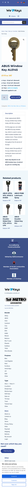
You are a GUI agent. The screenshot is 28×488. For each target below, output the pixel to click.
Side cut (10, 31)
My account (8, 436)
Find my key (8, 451)
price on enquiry (13, 88)
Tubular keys (8, 404)
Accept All (14, 476)
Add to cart (14, 97)
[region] (14, 474)
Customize (14, 480)
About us (7, 414)
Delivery (7, 434)
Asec (6, 321)
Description (9, 113)
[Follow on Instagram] (5, 2)
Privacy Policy (9, 424)
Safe (6, 373)
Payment (7, 429)
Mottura (7, 338)
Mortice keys (8, 391)
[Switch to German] (23, 2)
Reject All (14, 484)
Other (6, 376)
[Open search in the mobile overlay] (14, 22)
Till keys (7, 399)
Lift (5, 371)
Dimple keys (8, 389)
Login (6, 439)
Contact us (8, 416)
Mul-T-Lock (8, 341)
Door (6, 363)
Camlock (7, 323)
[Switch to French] (21, 2)
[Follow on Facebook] (3, 2)
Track (6, 401)
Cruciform (7, 386)
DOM (6, 328)
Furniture (7, 366)
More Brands (8, 351)
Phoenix (7, 343)
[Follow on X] (8, 2)
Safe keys (7, 394)
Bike (6, 358)
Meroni (7, 336)
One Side (15, 31)
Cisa (6, 326)
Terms (6, 421)
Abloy (6, 315)
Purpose (8, 355)
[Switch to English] (18, 2)
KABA (6, 333)
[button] (23, 39)
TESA (6, 348)
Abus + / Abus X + (10, 383)
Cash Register (9, 361)
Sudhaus (7, 346)
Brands (7, 313)
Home (3, 31)
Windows (23, 106)
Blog (6, 419)
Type (6, 31)
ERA (6, 331)
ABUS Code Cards (10, 461)
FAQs (6, 426)
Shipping (7, 431)
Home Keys (8, 368)
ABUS (9, 106)
